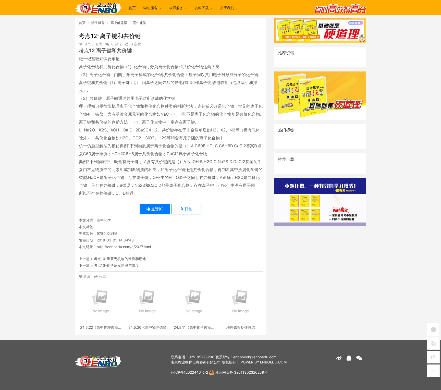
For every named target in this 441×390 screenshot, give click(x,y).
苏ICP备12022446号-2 (189, 372)
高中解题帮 (119, 23)
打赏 (187, 208)
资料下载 (202, 8)
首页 (132, 8)
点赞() (157, 208)
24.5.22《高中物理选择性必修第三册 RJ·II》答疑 (100, 327)
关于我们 (227, 8)
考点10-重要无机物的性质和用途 (120, 259)
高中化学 (139, 23)
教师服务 (176, 8)
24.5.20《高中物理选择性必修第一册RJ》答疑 (147, 327)
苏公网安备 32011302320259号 (241, 372)
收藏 (87, 276)
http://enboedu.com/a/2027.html (124, 247)
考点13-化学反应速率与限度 (116, 265)
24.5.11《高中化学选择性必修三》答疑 (194, 327)
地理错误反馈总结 (240, 327)
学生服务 (151, 8)
